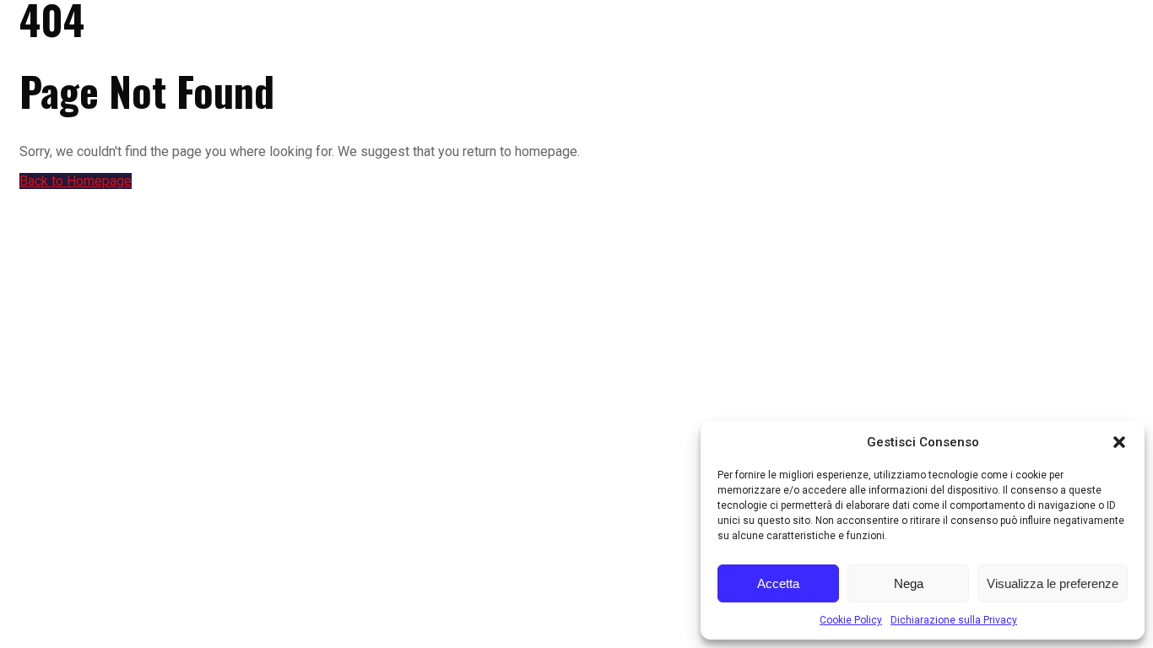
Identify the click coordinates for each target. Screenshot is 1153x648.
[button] (1119, 442)
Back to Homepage (75, 181)
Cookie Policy (851, 620)
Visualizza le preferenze (1052, 583)
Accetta (778, 583)
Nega (908, 583)
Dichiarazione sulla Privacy (953, 620)
